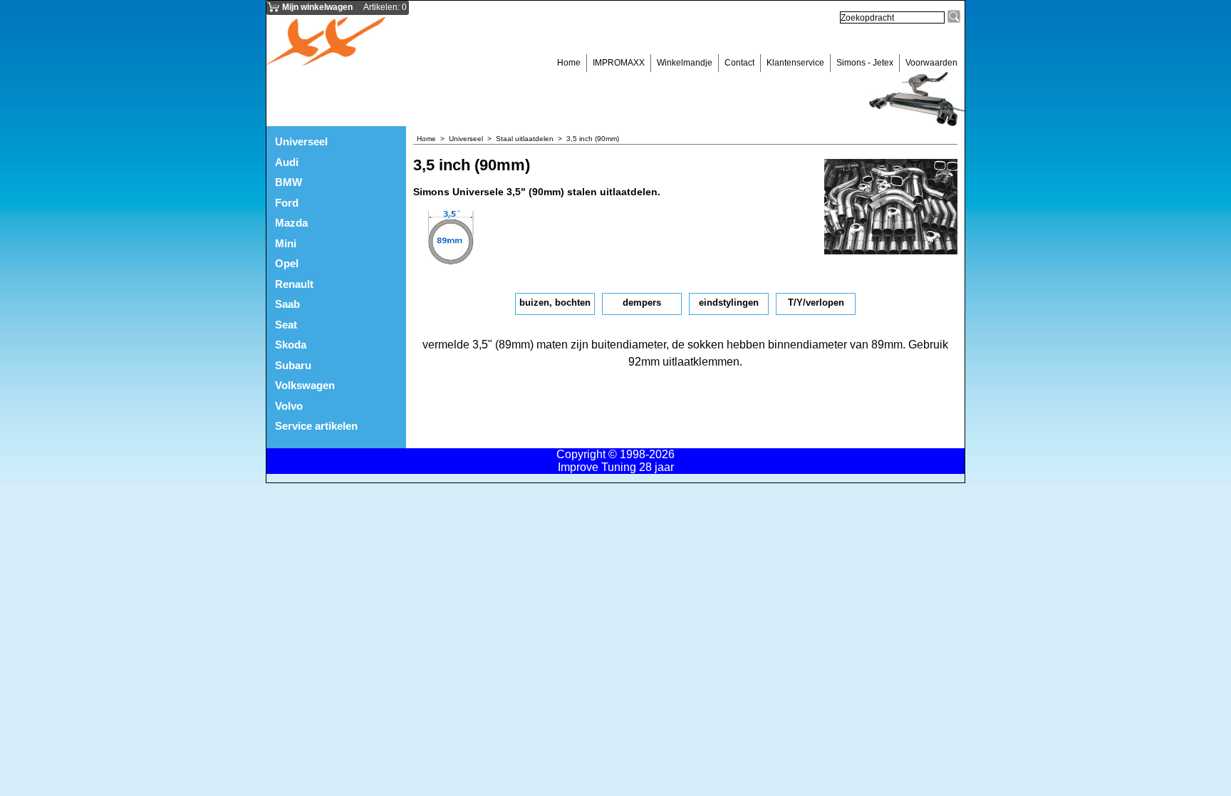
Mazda (291, 223)
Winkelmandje (684, 63)
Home (569, 63)
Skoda (290, 344)
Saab (287, 304)
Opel (286, 263)
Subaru (293, 365)
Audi (286, 162)
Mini (285, 243)
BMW (288, 182)
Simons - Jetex (864, 63)
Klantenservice (795, 63)
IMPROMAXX (619, 63)
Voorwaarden (931, 63)
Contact (739, 63)
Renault (294, 284)
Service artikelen (316, 426)
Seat (286, 325)
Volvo (289, 406)
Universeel (301, 141)
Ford (286, 203)
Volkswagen (305, 385)
